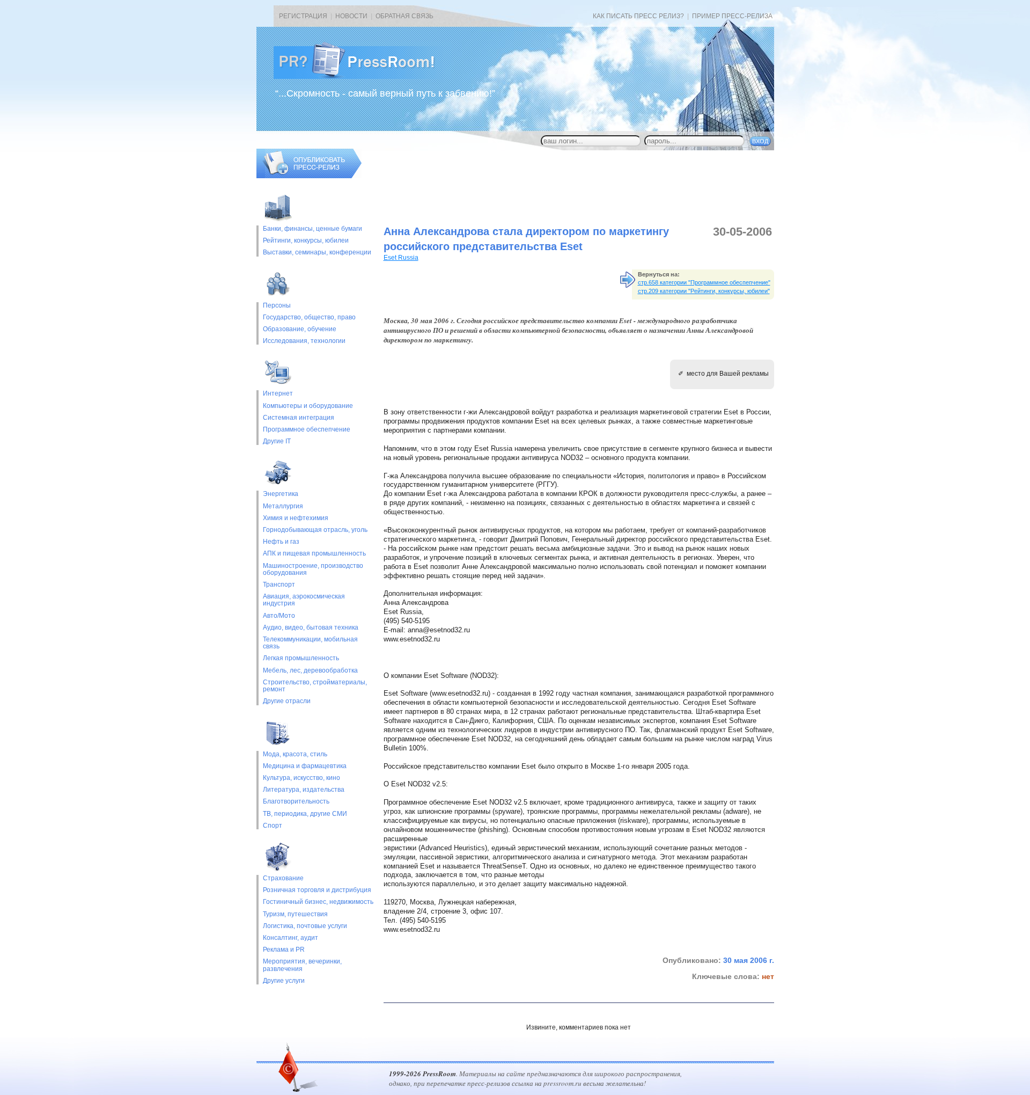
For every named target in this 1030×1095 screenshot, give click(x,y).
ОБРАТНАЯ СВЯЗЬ (404, 16)
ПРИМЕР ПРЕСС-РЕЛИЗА (732, 16)
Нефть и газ (281, 541)
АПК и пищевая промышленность (314, 553)
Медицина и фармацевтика (305, 766)
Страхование (283, 878)
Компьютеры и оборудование (308, 406)
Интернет (278, 393)
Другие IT (277, 441)
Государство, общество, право (309, 317)
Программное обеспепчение (306, 429)
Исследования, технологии (304, 341)
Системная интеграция (298, 417)
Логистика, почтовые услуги (305, 926)
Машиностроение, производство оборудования (313, 569)
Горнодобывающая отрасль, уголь (315, 530)
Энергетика (280, 494)
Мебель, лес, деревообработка (310, 670)
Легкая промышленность (301, 658)
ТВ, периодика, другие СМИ (305, 814)
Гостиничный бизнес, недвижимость (318, 902)
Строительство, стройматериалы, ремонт (315, 686)
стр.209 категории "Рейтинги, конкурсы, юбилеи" (704, 291)
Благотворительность (296, 801)
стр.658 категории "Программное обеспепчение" (704, 282)
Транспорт (279, 584)
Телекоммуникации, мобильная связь (310, 643)
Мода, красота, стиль (295, 754)
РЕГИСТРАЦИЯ (303, 16)
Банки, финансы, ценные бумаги (312, 228)
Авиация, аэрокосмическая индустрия (304, 600)
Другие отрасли (287, 701)
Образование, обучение (299, 329)
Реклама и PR (284, 949)
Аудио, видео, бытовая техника (310, 627)
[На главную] (363, 77)
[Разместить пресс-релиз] (309, 176)
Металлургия (283, 506)
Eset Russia (401, 257)
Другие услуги (284, 980)
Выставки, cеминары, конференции (317, 252)
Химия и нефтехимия (295, 518)
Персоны (277, 305)
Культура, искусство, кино (301, 778)
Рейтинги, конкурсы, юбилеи (306, 240)
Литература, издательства (303, 789)
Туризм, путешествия (295, 914)
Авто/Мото (279, 615)
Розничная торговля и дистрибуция (317, 890)
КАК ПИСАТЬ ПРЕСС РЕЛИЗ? (638, 16)
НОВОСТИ (351, 16)
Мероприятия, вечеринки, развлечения (302, 965)
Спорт (272, 825)
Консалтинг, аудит (290, 938)
